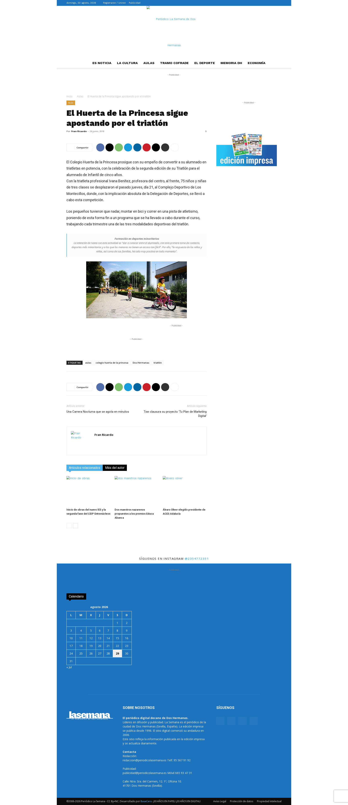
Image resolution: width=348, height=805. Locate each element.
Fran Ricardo (79, 131)
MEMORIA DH (231, 63)
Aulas (80, 96)
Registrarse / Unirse (114, 3)
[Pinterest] (147, 147)
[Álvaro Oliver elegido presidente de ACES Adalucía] (185, 491)
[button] (253, 2)
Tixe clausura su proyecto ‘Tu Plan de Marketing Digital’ (175, 414)
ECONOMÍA (256, 63)
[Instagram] (265, 3)
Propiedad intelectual (269, 801)
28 (108, 653)
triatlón (158, 362)
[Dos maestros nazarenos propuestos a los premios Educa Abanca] (136, 491)
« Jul (69, 667)
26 (91, 653)
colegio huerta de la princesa (112, 362)
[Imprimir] (165, 147)
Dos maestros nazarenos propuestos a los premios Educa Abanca (134, 513)
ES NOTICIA (101, 63)
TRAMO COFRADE (174, 63)
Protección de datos (241, 801)
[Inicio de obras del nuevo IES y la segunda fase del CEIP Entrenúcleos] (88, 491)
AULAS (148, 63)
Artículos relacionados (84, 468)
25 (81, 653)
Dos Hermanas (141, 362)
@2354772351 (197, 558)
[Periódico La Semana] (174, 32)
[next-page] (75, 525)
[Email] (156, 147)
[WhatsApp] (119, 147)
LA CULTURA (127, 63)
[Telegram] (128, 147)
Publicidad (134, 3)
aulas (88, 362)
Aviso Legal (219, 801)
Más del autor (114, 468)
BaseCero (146, 801)
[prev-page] (68, 525)
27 (99, 653)
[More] (174, 147)
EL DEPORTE (204, 63)
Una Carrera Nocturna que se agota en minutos (97, 411)
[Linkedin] (137, 147)
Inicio (69, 96)
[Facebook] (259, 3)
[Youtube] (279, 3)
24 (71, 653)
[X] (272, 3)
